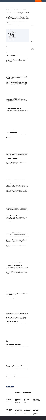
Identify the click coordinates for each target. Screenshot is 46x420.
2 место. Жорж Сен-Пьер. (11, 39)
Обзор (31, 26)
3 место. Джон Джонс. (10, 38)
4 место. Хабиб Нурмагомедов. (12, 37)
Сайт (33, 26)
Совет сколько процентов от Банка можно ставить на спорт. (36, 399)
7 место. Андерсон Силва (11, 34)
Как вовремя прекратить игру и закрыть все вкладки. (18, 399)
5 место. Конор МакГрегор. (11, 36)
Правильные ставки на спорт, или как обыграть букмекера (18, 410)
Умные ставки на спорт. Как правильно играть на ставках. (27, 410)
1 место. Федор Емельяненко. (11, 40)
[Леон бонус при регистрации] (17, 116)
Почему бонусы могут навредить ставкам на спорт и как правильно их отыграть (36, 410)
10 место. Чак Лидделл (11, 31)
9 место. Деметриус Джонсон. (12, 32)
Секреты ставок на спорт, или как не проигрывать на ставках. (9, 410)
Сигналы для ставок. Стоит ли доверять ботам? (27, 399)
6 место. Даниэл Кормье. (11, 35)
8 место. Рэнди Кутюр (10, 33)
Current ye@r (8, 388)
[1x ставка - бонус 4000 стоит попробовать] (17, 105)
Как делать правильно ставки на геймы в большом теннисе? (9, 399)
